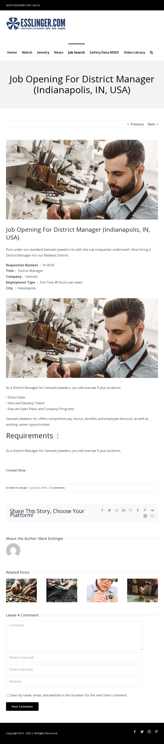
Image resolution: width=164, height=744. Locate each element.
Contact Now (15, 470)
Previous (137, 124)
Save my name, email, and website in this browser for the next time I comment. (68, 695)
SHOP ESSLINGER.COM (18, 5)
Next (151, 124)
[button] (151, 52)
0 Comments (57, 487)
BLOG (36, 5)
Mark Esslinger (18, 487)
